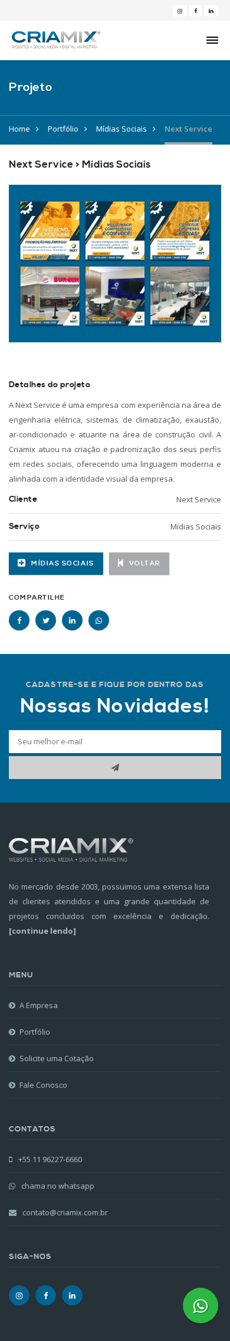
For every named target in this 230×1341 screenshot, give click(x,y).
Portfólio (63, 128)
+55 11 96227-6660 (49, 1159)
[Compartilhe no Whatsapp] (98, 620)
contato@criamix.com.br (65, 1212)
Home (19, 128)
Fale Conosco (43, 1085)
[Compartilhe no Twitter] (45, 620)
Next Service (188, 128)
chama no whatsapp (56, 1185)
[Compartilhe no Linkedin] (72, 620)
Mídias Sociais (121, 128)
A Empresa (38, 1005)
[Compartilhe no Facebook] (19, 620)
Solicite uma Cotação (56, 1058)
